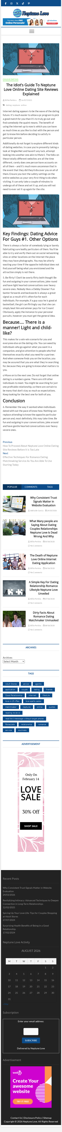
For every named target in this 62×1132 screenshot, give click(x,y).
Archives (7, 657)
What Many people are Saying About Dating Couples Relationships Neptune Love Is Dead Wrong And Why (44, 528)
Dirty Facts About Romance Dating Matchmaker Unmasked (44, 616)
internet (32, 695)
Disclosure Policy (33, 1117)
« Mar (6, 1004)
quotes (52, 707)
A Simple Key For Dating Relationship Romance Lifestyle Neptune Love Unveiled (44, 587)
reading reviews (12, 712)
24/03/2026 (52, 510)
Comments (31, 487)
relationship (26, 724)
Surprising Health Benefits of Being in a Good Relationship (26, 927)
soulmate (22, 730)
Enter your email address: (31, 1021)
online (23, 105)
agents (38, 683)
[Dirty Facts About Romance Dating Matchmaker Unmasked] (14, 612)
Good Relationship (13, 695)
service (8, 730)
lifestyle (46, 695)
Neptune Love (38, 1048)
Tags (50, 487)
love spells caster (33, 701)
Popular (12, 487)
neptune (16, 105)
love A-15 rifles (12, 701)
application (10, 689)
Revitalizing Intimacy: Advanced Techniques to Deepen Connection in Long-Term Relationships (31, 902)
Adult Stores (11, 683)
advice (26, 683)
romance (42, 724)
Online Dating (11, 79)
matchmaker (11, 707)
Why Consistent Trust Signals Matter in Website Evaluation (43, 501)
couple (24, 689)
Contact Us (16, 1117)
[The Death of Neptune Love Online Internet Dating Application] (14, 555)
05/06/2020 (50, 541)
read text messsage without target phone (24, 718)
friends (49, 689)
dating (9, 105)
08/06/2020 (50, 625)
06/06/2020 (50, 568)
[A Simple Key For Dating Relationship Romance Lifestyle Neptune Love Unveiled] (14, 582)
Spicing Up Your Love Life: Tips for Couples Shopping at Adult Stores (30, 915)
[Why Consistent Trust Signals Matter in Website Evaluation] (14, 497)
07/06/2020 (50, 599)
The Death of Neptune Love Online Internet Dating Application (44, 559)
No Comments (36, 546)
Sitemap (47, 1117)
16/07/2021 (26, 100)
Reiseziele (10, 724)
